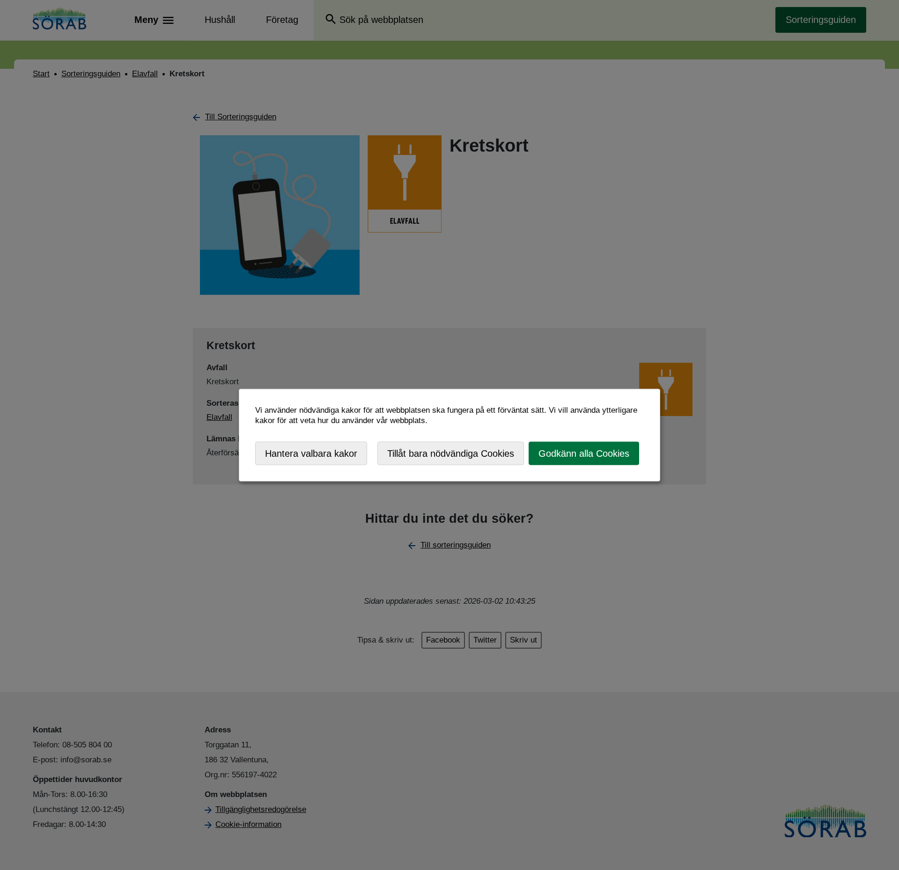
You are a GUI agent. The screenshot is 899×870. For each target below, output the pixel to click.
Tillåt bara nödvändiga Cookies (450, 453)
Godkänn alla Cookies (583, 453)
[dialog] (449, 435)
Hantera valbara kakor (311, 453)
